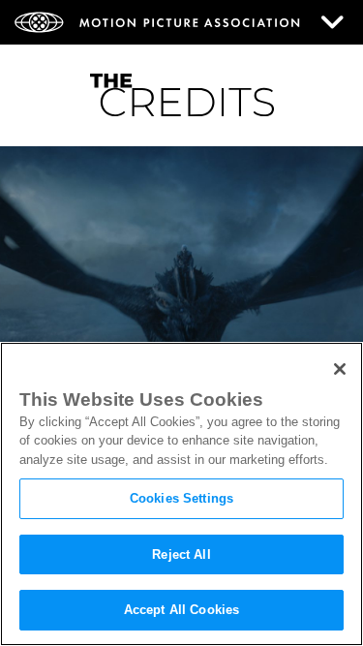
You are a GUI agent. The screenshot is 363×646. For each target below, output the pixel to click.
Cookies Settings (181, 498)
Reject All (181, 554)
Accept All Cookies (181, 609)
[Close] (339, 369)
